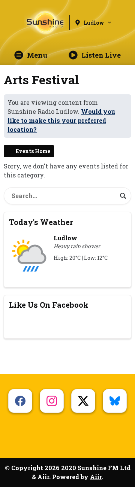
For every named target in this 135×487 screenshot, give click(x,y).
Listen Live (101, 55)
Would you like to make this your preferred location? (61, 120)
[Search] (123, 195)
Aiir (96, 477)
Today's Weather (41, 222)
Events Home (33, 151)
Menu (37, 55)
